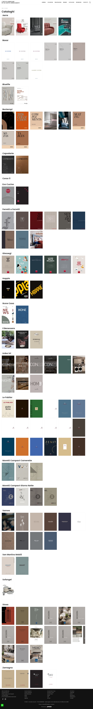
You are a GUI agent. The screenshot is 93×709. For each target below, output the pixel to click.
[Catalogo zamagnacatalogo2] (22, 679)
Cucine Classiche (28, 692)
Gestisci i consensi (50, 704)
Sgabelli (26, 698)
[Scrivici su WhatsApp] (2, 705)
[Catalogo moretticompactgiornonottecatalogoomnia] (36, 497)
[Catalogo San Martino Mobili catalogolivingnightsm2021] (22, 566)
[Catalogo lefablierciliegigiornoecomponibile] (64, 447)
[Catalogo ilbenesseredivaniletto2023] (22, 340)
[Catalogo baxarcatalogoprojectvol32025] (50, 51)
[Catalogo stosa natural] (22, 616)
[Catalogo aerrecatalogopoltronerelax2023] (22, 26)
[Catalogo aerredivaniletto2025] (50, 26)
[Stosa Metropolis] (22, 654)
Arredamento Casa (51, 691)
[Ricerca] (90, 2)
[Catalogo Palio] (36, 634)
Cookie (43, 704)
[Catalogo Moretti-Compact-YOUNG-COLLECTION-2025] (36, 472)
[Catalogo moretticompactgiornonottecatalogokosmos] (22, 497)
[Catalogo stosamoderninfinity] (8, 635)
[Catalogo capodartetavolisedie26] (22, 165)
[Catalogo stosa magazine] (36, 654)
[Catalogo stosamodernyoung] (64, 635)
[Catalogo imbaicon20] (36, 365)
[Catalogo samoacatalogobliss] (8, 522)
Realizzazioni (58, 2)
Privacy (40, 704)
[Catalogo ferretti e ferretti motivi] (8, 240)
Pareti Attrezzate (27, 694)
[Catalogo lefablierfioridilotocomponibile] (79, 447)
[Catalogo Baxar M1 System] (22, 51)
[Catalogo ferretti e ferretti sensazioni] (64, 221)
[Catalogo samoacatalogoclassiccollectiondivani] (22, 522)
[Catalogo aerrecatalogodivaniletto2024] (8, 26)
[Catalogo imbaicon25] (50, 365)
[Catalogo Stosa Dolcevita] (36, 616)
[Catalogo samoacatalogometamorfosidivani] (8, 541)
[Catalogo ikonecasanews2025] (8, 315)
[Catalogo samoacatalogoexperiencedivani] (64, 522)
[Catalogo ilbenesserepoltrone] (36, 340)
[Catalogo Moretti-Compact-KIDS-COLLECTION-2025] (8, 472)
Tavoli (25, 696)
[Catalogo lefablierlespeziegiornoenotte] (22, 447)
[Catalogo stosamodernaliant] (50, 616)
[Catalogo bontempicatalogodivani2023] (8, 121)
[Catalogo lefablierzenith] (50, 447)
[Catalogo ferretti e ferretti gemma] (50, 221)
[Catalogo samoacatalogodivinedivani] (36, 522)
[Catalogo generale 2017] (8, 221)
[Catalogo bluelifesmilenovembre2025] (22, 96)
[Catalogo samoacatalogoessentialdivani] (50, 522)
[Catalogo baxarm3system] (22, 71)
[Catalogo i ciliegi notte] (50, 428)
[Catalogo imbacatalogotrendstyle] (22, 384)
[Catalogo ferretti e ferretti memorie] (36, 221)
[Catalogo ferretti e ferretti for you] (22, 221)
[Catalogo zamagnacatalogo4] (50, 679)
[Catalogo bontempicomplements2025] (36, 121)
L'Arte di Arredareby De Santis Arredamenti (11, 2)
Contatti (85, 2)
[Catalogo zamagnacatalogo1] (8, 679)
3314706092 (5, 695)
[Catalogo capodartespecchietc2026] (8, 165)
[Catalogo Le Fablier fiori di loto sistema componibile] (79, 428)
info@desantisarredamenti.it (10, 696)
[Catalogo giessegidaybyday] (8, 265)
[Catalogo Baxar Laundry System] (36, 71)
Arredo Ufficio (50, 694)
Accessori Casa (50, 692)
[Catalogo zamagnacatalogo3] (36, 679)
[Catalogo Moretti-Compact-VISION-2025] (22, 472)
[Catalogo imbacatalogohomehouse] (36, 384)
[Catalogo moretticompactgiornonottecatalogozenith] (50, 497)
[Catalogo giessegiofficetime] (64, 265)
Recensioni (78, 2)
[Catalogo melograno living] (79, 409)
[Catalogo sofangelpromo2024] (8, 591)
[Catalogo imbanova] (64, 365)
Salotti (48, 695)
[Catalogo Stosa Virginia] (8, 654)
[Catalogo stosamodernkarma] (50, 635)
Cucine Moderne (27, 691)
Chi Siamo (72, 691)
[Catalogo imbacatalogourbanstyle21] (22, 365)
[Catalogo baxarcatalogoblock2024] (79, 51)
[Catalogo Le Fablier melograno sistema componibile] (64, 409)
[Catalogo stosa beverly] (79, 635)
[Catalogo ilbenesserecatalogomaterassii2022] (8, 340)
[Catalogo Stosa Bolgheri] (64, 616)
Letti (48, 696)
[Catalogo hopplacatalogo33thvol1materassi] (8, 290)
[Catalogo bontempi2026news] (22, 121)
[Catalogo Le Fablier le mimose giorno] (50, 409)
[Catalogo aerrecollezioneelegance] (36, 26)
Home (2, 8)
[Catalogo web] (22, 290)
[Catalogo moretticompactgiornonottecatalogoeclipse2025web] (8, 497)
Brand (71, 694)
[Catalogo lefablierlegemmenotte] (36, 409)
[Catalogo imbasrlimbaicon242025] (8, 365)
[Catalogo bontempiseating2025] (79, 121)
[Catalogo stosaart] (8, 616)
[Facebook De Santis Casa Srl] (3, 699)
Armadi (48, 698)
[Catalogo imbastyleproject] (79, 365)
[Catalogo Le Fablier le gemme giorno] (64, 428)
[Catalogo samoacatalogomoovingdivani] (22, 541)
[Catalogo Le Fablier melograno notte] (8, 447)
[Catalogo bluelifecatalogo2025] (8, 96)
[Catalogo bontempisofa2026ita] (8, 140)
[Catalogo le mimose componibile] (8, 428)
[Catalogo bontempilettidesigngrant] (50, 121)
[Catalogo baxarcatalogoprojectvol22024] (8, 71)
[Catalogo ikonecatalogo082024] (22, 315)
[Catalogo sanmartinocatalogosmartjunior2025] (8, 566)
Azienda (44, 2)
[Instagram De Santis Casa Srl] (5, 699)
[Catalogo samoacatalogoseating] (50, 541)
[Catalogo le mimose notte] (36, 428)
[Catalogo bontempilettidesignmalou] (64, 121)
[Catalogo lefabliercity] (8, 409)
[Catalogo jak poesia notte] (22, 428)
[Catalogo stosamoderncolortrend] (79, 616)
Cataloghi (71, 2)
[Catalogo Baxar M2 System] (36, 51)
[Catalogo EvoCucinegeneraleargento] (8, 195)
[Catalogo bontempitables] (22, 140)
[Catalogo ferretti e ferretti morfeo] (22, 240)
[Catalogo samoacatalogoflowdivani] (79, 522)
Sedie (25, 695)
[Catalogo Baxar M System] (8, 51)
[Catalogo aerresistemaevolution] (64, 26)
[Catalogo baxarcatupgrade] (64, 51)
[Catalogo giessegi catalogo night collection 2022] (36, 265)
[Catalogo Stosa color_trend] (22, 635)
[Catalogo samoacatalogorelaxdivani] (36, 541)
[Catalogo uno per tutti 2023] (79, 265)
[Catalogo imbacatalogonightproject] (8, 384)
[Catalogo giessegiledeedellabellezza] (50, 265)
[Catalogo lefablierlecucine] (36, 447)
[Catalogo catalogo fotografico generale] (36, 290)
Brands (65, 2)
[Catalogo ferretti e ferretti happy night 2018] (36, 240)
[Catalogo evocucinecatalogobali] (22, 195)
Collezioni (50, 2)
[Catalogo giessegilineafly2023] (22, 265)
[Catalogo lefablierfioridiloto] (22, 409)
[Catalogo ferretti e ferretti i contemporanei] (79, 221)
